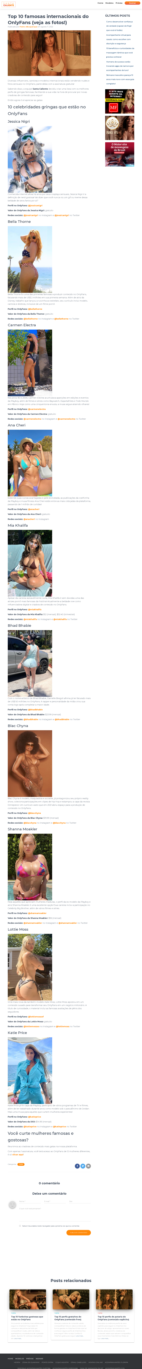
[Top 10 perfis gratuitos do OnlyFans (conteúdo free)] (71, 1299)
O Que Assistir (62, 1362)
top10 (21, 1164)
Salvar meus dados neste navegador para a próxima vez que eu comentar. (51, 1226)
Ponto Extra (47, 1362)
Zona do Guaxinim (30, 1362)
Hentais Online (95, 1362)
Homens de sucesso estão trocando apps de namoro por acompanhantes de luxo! (120, 66)
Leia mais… (18, 1338)
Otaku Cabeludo (78, 1362)
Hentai (17, 1362)
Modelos (109, 3)
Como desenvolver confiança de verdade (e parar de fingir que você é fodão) (119, 26)
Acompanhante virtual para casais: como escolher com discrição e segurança (118, 39)
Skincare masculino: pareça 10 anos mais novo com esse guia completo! (120, 79)
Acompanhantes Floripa (116, 1362)
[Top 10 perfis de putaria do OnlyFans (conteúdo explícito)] (114, 1299)
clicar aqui (17, 1154)
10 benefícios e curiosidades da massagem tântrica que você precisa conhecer (120, 52)
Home (100, 3)
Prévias (119, 3)
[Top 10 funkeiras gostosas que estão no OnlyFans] (27, 1299)
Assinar (132, 3)
